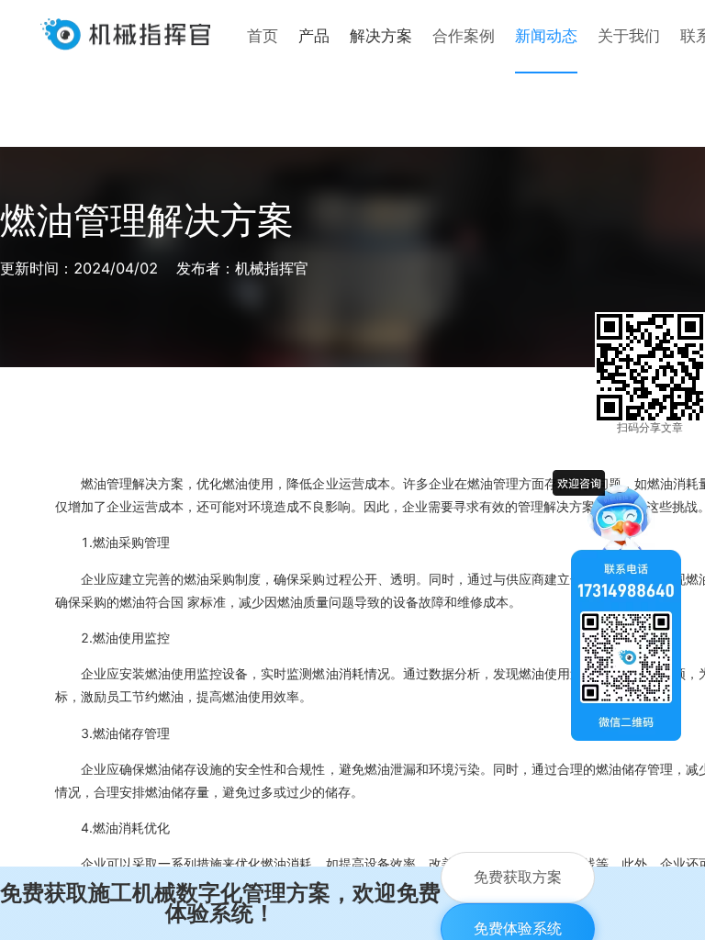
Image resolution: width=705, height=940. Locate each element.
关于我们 (629, 36)
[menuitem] (262, 36)
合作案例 (463, 36)
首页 (262, 36)
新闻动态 (546, 36)
